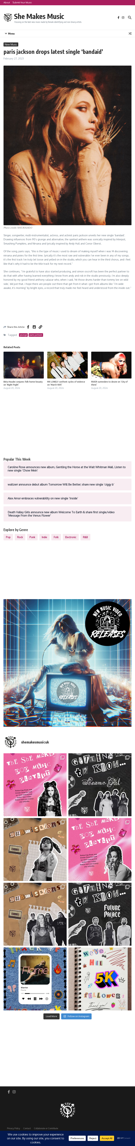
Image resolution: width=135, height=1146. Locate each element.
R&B (85, 537)
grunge (23, 335)
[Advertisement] (67, 427)
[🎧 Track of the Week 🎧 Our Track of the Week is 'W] (35, 978)
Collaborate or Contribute (46, 1128)
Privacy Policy (13, 1128)
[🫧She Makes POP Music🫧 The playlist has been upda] (35, 784)
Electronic (70, 537)
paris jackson (36, 335)
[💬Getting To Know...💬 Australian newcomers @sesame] (99, 784)
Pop (8, 537)
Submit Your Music (22, 2)
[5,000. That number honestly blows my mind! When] (99, 978)
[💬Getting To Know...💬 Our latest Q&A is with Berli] (99, 914)
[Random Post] (130, 33)
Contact (27, 1128)
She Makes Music (39, 16)
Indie (44, 537)
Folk (56, 537)
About (7, 2)
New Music (11, 44)
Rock (20, 537)
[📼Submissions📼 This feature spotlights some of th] (35, 849)
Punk (32, 537)
